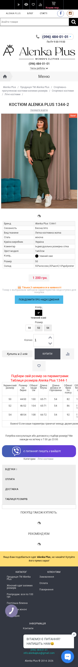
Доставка (11, 489)
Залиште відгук (39, 110)
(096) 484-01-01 (39, 649)
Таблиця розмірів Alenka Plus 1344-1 (39, 380)
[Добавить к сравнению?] (67, 353)
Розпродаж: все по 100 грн (20, 595)
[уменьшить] (50, 343)
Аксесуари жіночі (17, 609)
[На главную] (5, 76)
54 (47, 328)
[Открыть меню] (18, 5)
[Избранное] (33, 5)
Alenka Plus (13, 13)
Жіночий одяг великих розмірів (20, 586)
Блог (30, 13)
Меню (44, 76)
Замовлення (46, 576)
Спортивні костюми (63, 90)
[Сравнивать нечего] (40, 5)
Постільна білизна (17, 603)
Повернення (46, 589)
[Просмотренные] (26, 5)
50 (29, 328)
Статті (43, 13)
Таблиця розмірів (16, 499)
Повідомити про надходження (39, 299)
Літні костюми (12, 94)
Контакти (28, 628)
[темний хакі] (38, 313)
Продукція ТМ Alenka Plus (34, 87)
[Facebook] (60, 13)
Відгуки (11, 469)
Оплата (10, 479)
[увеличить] (50, 337)
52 (38, 328)
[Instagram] (70, 13)
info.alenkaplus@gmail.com (39, 653)
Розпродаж (13, 615)
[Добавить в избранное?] (39, 365)
